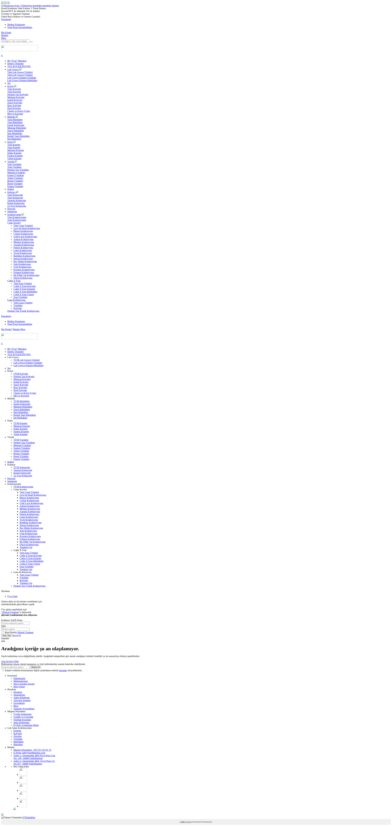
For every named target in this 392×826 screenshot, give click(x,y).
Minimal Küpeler (15, 150)
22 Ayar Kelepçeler (16, 206)
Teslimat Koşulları (22, 719)
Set (8, 83)
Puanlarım (6, 19)
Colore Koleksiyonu (23, 234)
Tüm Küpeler (13, 144)
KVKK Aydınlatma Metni (26, 725)
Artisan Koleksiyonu (23, 239)
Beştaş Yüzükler (15, 181)
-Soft (182, 822)
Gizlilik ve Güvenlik (23, 717)
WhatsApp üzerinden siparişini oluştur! (40, 5)
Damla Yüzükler (15, 186)
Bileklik (11, 117)
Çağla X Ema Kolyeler (24, 286)
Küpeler (17, 730)
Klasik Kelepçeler (16, 203)
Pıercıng (11, 208)
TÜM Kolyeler (20, 373)
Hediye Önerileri (15, 63)
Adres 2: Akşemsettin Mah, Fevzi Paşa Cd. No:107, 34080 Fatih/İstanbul (34, 762)
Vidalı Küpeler (14, 158)
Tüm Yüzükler (14, 164)
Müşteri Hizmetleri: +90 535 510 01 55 (32, 750)
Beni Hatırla (11, 632)
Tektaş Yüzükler (15, 178)
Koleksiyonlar (14, 214)
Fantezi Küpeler (15, 155)
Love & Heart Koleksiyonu (26, 228)
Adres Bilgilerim (21, 697)
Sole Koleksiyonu (22, 264)
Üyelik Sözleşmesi (22, 714)
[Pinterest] (23, 798)
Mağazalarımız (20, 681)
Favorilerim (19, 703)
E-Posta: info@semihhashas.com (29, 752)
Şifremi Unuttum (25, 632)
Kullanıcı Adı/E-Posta (11, 620)
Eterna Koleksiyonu (23, 258)
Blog (3, 38)
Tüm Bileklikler (15, 119)
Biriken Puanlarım (16, 24)
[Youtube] (23, 790)
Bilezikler (18, 744)
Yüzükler (18, 305)
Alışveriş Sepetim (21, 700)
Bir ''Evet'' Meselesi (16, 61)
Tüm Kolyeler (14, 89)
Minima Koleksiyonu (23, 242)
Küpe (10, 142)
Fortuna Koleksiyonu (23, 272)
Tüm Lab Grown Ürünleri (20, 72)
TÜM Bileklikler (21, 401)
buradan (63, 670)
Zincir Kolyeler (14, 102)
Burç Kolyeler (14, 105)
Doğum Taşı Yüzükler (18, 170)
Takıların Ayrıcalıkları (23, 708)
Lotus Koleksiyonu (22, 250)
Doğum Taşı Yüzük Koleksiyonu (23, 311)
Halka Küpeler (14, 153)
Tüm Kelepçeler (15, 195)
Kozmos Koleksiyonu (24, 269)
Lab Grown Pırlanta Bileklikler (22, 80)
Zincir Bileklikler (15, 130)
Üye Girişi (12, 596)
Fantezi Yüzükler (15, 175)
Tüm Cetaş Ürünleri (23, 225)
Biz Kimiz (6, 32)
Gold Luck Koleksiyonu (25, 236)
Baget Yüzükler (15, 183)
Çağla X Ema (14, 280)
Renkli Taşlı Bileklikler (18, 136)
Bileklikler (18, 741)
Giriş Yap (6, 635)
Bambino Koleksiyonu (24, 256)
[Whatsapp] (23, 806)
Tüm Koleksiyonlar (16, 217)
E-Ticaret (188, 822)
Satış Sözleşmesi (21, 722)
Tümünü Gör (26, 547)
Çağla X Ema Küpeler (24, 289)
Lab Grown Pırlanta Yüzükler (21, 77)
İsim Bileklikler (14, 133)
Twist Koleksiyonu (22, 253)
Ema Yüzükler (20, 297)
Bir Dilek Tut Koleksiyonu (26, 275)
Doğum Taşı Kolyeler (17, 94)
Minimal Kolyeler (15, 97)
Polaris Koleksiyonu (23, 247)
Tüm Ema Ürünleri (22, 283)
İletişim (4, 35)
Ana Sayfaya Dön (10, 661)
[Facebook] (23, 782)
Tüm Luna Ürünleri (22, 302)
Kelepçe (11, 192)
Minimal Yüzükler (16, 172)
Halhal (10, 189)
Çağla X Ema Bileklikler (25, 291)
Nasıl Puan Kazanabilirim (19, 27)
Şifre (3, 626)
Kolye (10, 86)
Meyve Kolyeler (15, 114)
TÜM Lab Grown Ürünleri (26, 360)
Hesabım (17, 692)
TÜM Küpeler (20, 423)
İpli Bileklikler (14, 139)
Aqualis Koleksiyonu (23, 245)
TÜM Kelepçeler (21, 467)
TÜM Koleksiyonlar (23, 486)
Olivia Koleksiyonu (22, 278)
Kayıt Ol (16, 635)
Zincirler (17, 736)
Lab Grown (13, 69)
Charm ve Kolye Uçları (18, 111)
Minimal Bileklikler (16, 128)
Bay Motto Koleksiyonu (25, 261)
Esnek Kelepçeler (15, 125)
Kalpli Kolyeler (14, 100)
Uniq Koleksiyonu (22, 267)
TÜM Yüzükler (20, 440)
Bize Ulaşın (19, 686)
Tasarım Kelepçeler (16, 200)
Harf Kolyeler (14, 108)
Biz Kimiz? (6, 329)
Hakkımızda (19, 678)
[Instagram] (23, 774)
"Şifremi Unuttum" (10, 612)
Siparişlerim (19, 695)
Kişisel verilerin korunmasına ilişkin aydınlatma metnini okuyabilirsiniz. (43, 670)
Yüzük (11, 161)
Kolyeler (17, 308)
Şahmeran (12, 211)
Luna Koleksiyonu (16, 300)
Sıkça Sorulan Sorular (24, 684)
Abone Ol (35, 667)
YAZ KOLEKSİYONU (19, 66)
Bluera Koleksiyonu (23, 231)
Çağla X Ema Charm (23, 294)
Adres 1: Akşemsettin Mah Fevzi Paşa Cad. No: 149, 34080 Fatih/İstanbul (34, 757)
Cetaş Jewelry (14, 223)
